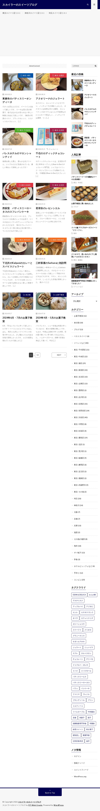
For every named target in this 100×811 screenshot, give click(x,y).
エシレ (75, 612)
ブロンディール (79, 700)
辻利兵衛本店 (78, 741)
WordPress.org (80, 776)
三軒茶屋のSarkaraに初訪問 (51, 262)
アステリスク (78, 601)
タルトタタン (86, 653)
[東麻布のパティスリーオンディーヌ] (77, 85)
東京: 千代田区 (25, 130)
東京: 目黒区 (59, 75)
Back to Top (50, 793)
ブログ (76, 206)
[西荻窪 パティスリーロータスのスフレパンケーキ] (77, 142)
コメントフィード (81, 770)
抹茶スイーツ (78, 729)
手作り (76, 573)
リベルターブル (79, 712)
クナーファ (77, 630)
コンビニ (77, 580)
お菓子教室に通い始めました (82, 203)
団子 (89, 718)
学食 (76, 559)
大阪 (76, 512)
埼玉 (76, 498)
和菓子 (82, 718)
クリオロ (88, 630)
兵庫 (76, 525)
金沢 (88, 741)
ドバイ (75, 671)
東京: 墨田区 (79, 390)
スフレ (75, 653)
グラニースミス (79, 636)
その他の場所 (79, 539)
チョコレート (53, 149)
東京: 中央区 (78, 182)
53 (38, 355)
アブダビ (89, 606)
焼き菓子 (89, 729)
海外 (75, 233)
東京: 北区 (78, 444)
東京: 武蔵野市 (80, 485)
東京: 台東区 (79, 383)
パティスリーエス (79, 677)
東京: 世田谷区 (25, 240)
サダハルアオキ (79, 641)
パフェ (75, 688)
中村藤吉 (91, 712)
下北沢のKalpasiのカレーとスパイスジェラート (17, 264)
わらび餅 (92, 595)
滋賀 (76, 532)
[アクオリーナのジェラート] (77, 99)
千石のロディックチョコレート (50, 155)
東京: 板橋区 (78, 260)
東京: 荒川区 (79, 451)
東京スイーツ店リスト (11, 13)
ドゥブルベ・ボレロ (80, 665)
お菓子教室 (60, 295)
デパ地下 (77, 553)
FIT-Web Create (35, 805)
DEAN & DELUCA (79, 595)
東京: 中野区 (79, 424)
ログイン (77, 756)
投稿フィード (79, 763)
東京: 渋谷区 (79, 417)
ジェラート (77, 647)
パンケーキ (85, 688)
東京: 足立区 (79, 471)
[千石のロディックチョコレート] (77, 128)
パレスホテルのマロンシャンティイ (16, 155)
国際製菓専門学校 (79, 723)
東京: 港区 (27, 75)
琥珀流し (76, 735)
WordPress (59, 805)
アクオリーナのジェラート (50, 98)
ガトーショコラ (79, 624)
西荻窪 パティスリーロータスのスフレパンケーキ (16, 210)
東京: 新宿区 (79, 370)
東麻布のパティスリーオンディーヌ (16, 100)
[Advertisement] (50, 36)
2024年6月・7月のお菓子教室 (17, 319)
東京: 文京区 (59, 130)
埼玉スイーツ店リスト (58, 13)
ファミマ (76, 694)
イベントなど (78, 286)
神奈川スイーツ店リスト (35, 13)
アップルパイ (78, 606)
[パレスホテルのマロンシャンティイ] (77, 114)
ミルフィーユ (78, 706)
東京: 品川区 (79, 397)
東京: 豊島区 (79, 438)
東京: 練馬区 (79, 465)
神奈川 (76, 505)
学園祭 (92, 723)
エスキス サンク (87, 612)
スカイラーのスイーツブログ (29, 802)
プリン (90, 700)
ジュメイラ (89, 647)
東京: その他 (79, 492)
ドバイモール (86, 671)
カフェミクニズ (87, 618)
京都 (76, 519)
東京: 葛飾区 (79, 478)
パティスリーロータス (81, 682)
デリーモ (89, 659)
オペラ (75, 618)
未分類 (28, 295)
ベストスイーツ (80, 336)
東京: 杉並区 (26, 185)
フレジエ (86, 694)
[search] (96, 66)
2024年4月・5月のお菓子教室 (51, 319)
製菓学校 (86, 735)
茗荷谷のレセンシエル (48, 208)
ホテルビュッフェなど (83, 566)
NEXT (59, 355)
